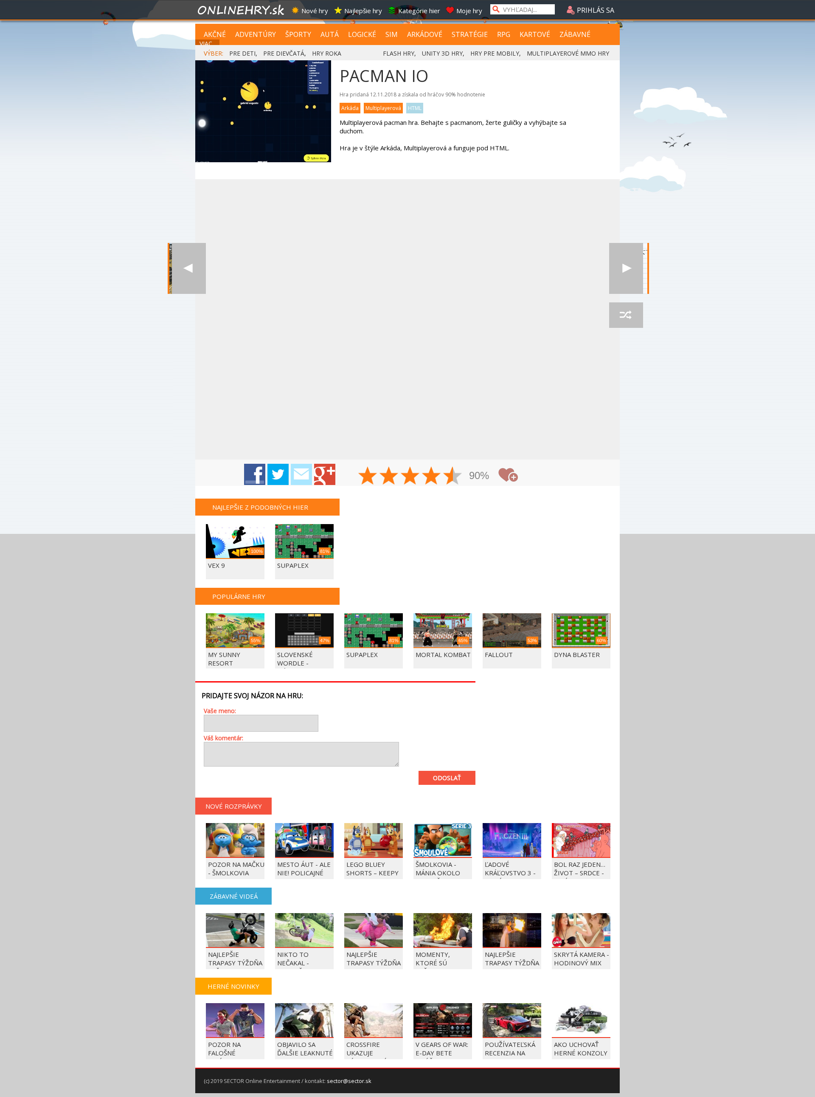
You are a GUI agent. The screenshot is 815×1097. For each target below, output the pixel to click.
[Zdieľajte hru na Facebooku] (254, 474)
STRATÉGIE (470, 34)
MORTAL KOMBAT (443, 654)
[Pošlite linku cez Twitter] (278, 474)
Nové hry (314, 10)
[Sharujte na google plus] (324, 474)
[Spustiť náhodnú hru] (626, 315)
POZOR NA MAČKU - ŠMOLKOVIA (236, 868)
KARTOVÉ (535, 34)
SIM (391, 34)
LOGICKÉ (362, 34)
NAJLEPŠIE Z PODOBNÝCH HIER (260, 507)
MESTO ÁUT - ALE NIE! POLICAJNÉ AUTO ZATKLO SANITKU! (304, 877)
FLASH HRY (398, 53)
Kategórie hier (419, 10)
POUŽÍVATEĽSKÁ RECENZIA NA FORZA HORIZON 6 (511, 1057)
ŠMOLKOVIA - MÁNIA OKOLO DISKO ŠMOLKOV (441, 872)
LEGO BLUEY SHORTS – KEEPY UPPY (372, 872)
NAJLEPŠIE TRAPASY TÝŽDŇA (512, 958)
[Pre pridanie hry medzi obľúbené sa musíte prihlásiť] (508, 475)
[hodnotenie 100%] (453, 476)
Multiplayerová (383, 108)
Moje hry (469, 10)
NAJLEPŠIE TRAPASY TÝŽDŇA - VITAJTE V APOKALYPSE (373, 967)
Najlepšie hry (363, 10)
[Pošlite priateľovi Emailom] (301, 474)
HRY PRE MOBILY (494, 53)
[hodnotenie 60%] (410, 476)
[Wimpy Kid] (626, 268)
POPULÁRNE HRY (238, 596)
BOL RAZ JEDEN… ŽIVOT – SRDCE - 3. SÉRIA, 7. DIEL (579, 872)
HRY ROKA (326, 53)
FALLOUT (499, 654)
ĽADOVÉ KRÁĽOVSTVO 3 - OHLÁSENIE (510, 872)
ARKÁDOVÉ (424, 34)
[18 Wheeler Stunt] (189, 268)
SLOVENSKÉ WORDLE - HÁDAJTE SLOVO (302, 663)
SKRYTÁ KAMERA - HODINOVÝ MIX (581, 958)
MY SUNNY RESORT (224, 658)
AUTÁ (329, 34)
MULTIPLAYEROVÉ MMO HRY (568, 53)
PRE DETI (242, 53)
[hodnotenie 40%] (389, 476)
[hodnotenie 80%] (431, 476)
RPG (503, 34)
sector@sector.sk (349, 1081)
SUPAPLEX (293, 565)
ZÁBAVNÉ (574, 34)
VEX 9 (216, 565)
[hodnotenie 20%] (368, 476)
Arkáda (350, 108)
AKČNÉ (215, 34)
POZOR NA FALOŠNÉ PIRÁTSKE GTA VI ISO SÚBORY (234, 1057)
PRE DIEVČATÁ (283, 53)
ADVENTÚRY (255, 34)
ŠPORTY (298, 34)
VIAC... (208, 43)
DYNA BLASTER (577, 654)
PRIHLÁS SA (594, 10)
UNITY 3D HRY (442, 53)
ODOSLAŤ (447, 778)
